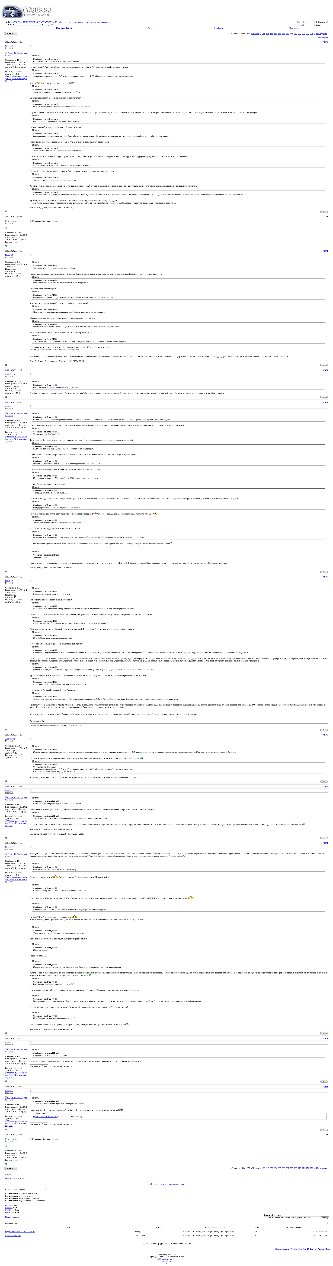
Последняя (321, 33)
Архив (321, 1249)
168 (263, 33)
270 (299, 33)
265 (279, 33)
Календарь (294, 28)
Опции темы (322, 38)
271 (303, 33)
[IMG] (8, 1210)
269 (295, 33)
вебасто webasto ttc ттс (15, 1178)
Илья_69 (9, 255)
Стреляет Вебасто (13, 1235)
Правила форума (12, 1217)
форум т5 (166, 1261)
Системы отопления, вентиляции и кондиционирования (84, 22)
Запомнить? (323, 22)
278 (311, 33)
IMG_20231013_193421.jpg (47, 1117)
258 (271, 33)
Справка (151, 28)
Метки (8, 1174)
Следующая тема (175, 1184)
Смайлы (8, 1208)
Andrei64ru (10, 374)
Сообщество (219, 28)
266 (283, 33)
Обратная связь (281, 1249)
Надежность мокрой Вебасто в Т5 (20, 1231)
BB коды (9, 1205)
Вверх (328, 1249)
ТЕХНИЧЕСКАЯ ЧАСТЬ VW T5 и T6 (40, 22)
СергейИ (9, 46)
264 (275, 33)
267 (287, 33)
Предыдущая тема (158, 1184)
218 (267, 33)
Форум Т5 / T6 (14, 22)
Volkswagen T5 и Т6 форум (303, 1249)
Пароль (300, 25)
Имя (298, 22)
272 (307, 33)
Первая (255, 33)
